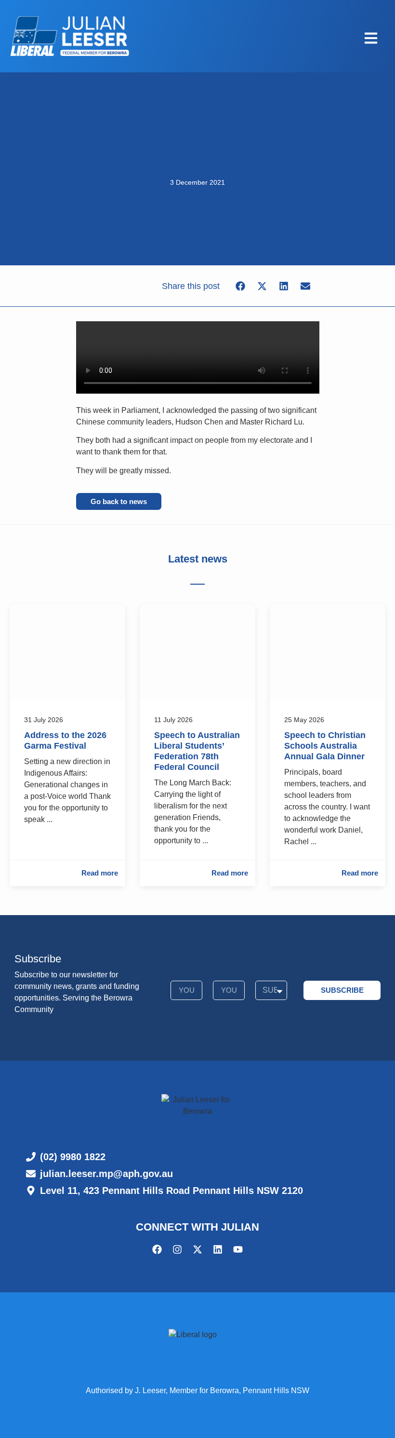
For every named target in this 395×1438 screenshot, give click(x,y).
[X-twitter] (197, 1249)
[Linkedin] (217, 1249)
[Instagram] (177, 1249)
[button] (240, 286)
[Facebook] (157, 1249)
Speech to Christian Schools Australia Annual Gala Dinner (325, 745)
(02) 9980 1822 (72, 1156)
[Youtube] (238, 1249)
